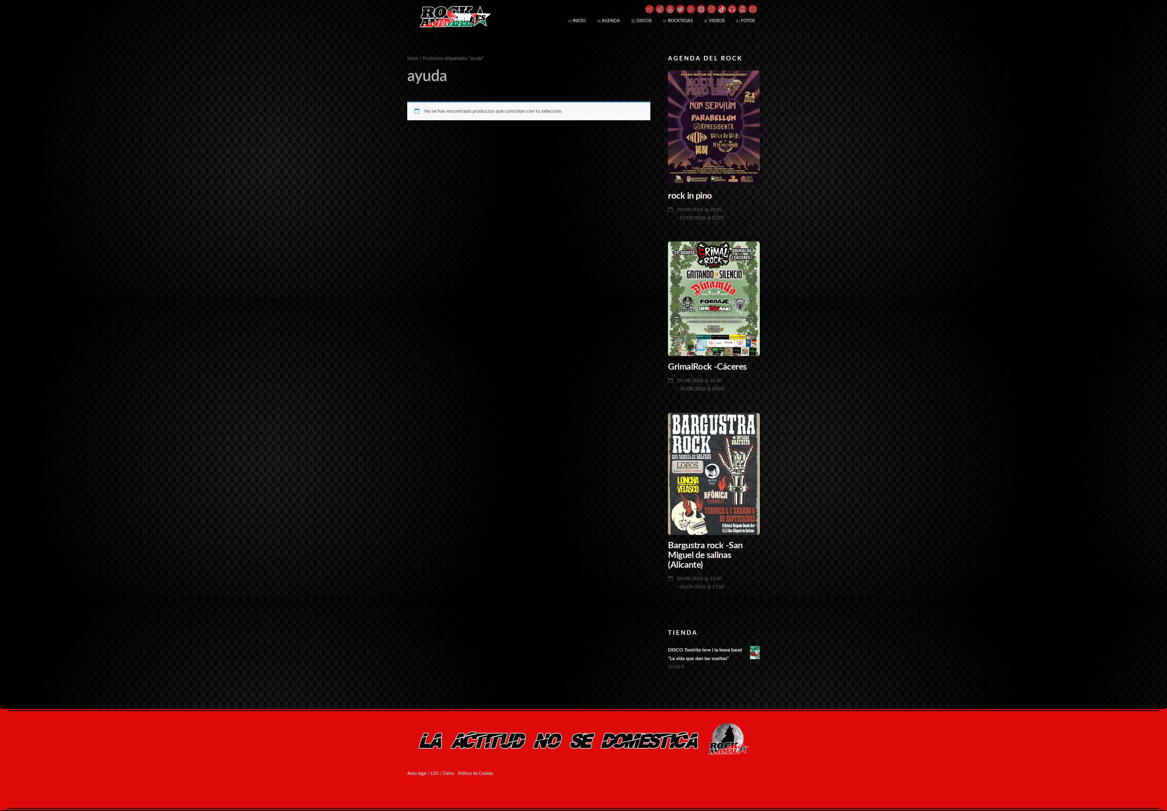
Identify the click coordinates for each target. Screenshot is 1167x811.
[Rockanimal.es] (452, 26)
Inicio (412, 58)
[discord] (742, 8)
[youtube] (670, 8)
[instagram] (711, 8)
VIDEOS (716, 21)
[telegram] (660, 8)
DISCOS (643, 21)
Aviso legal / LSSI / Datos (430, 774)
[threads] (691, 8)
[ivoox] (732, 8)
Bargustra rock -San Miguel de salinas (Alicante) (705, 555)
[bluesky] (701, 8)
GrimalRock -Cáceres (707, 367)
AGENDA (610, 21)
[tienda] (649, 8)
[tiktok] (722, 8)
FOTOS (747, 21)
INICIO (579, 21)
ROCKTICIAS (680, 21)
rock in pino (690, 196)
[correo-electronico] (753, 8)
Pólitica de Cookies (475, 774)
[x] (680, 8)
